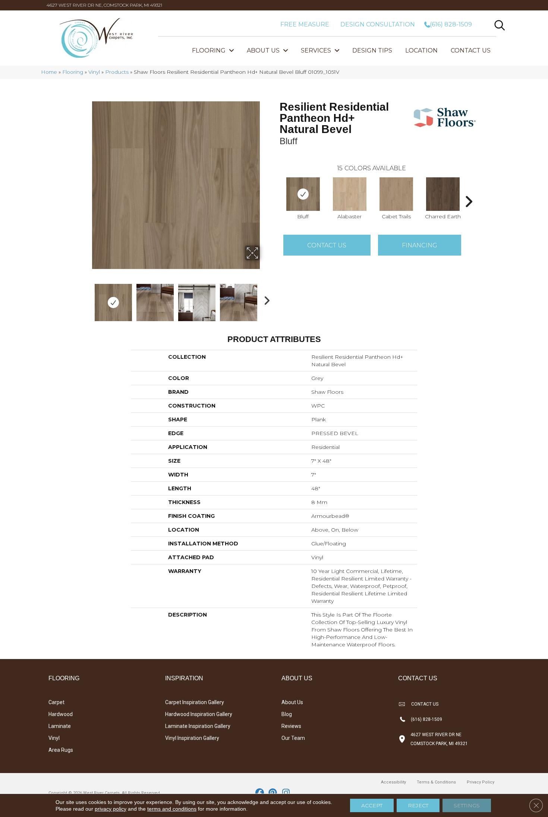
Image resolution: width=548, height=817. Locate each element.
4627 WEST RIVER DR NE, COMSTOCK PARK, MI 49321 (104, 5)
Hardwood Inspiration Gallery (198, 714)
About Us (292, 702)
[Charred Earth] (443, 194)
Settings (467, 805)
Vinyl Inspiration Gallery (192, 738)
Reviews (291, 726)
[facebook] (260, 793)
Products (117, 72)
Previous (87, 299)
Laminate (59, 726)
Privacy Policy (480, 782)
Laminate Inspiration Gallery (197, 726)
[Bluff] (303, 194)
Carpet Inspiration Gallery (194, 702)
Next (264, 299)
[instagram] (286, 793)
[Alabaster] (349, 194)
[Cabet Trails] (396, 194)
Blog (286, 714)
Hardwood (60, 714)
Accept (371, 805)
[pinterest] (273, 793)
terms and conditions (171, 809)
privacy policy (110, 809)
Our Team (293, 738)
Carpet (56, 702)
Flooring (72, 72)
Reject (418, 805)
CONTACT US (424, 704)
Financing (419, 245)
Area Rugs (60, 750)
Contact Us (326, 245)
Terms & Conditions (436, 782)
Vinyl (94, 72)
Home (49, 72)
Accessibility (393, 782)
